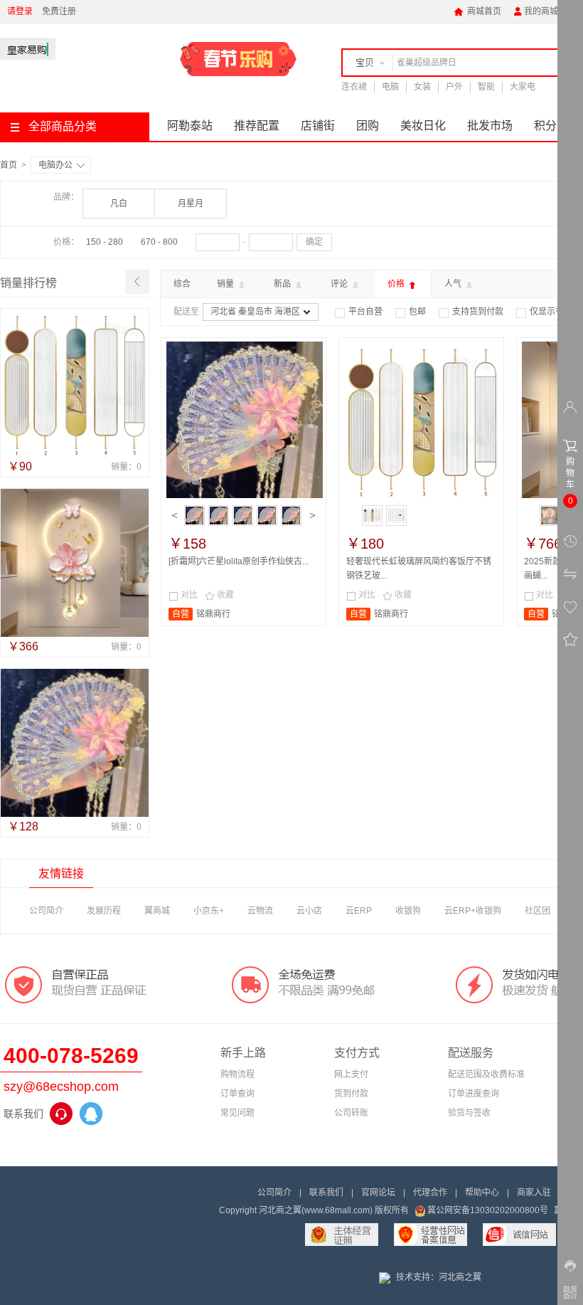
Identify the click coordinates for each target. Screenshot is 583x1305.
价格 (397, 284)
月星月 (190, 203)
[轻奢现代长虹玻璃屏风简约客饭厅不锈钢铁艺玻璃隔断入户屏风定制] (75, 383)
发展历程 (104, 911)
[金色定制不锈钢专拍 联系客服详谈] (396, 515)
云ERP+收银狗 (472, 911)
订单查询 (237, 1094)
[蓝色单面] (242, 515)
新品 (283, 284)
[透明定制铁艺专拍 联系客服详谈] (372, 515)
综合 (182, 284)
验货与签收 (469, 1113)
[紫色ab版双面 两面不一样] (291, 515)
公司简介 (46, 911)
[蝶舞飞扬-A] (550, 515)
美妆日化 (423, 126)
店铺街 (318, 126)
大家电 (522, 87)
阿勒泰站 (190, 126)
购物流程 (237, 1074)
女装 (422, 87)
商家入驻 (534, 1193)
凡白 (118, 203)
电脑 (390, 87)
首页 (8, 165)
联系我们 (326, 1193)
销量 (226, 284)
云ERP (359, 911)
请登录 (20, 11)
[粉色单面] (218, 515)
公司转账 (351, 1113)
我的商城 (535, 11)
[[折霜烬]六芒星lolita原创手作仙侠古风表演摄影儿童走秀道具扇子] (75, 743)
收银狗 (408, 911)
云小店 (309, 911)
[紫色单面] (194, 515)
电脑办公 (55, 165)
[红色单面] (267, 515)
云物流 (260, 911)
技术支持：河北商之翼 (438, 1277)
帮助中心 (482, 1193)
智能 (486, 87)
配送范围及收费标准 (486, 1074)
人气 (454, 284)
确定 (314, 242)
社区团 (537, 911)
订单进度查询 (473, 1094)
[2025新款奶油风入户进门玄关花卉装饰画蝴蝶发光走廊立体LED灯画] (75, 563)
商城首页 (477, 11)
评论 (340, 284)
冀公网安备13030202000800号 (487, 1210)
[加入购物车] (308, 604)
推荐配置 (256, 126)
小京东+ (208, 911)
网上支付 (351, 1074)
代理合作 (430, 1193)
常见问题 (237, 1113)
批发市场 (490, 126)
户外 (454, 87)
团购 (367, 126)
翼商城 (157, 911)
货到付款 (351, 1094)
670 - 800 (159, 242)
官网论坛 (378, 1193)
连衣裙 (354, 87)
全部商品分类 (62, 126)
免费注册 (59, 11)
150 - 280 (104, 242)
